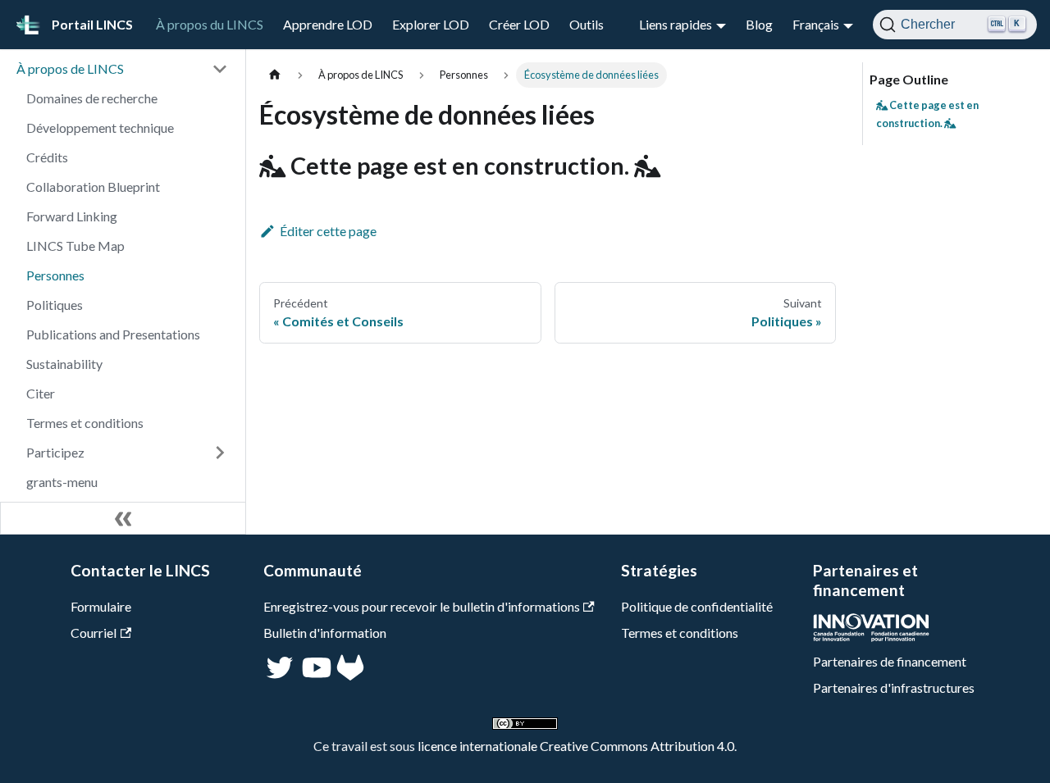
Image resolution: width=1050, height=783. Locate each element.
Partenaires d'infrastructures (894, 687)
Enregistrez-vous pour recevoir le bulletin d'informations (421, 606)
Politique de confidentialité (697, 606)
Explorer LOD (430, 24)
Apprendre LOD (327, 24)
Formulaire (101, 606)
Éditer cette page (328, 231)
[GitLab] (350, 675)
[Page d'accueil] (274, 75)
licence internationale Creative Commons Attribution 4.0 (576, 745)
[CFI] (871, 636)
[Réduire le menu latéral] (123, 518)
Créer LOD (519, 24)
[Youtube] (315, 675)
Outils (586, 24)
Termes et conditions (679, 632)
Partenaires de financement (889, 661)
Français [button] (815, 24)
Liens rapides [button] (675, 24)
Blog (759, 24)
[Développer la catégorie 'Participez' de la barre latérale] (220, 452)
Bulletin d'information (324, 632)
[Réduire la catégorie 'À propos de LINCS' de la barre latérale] (220, 69)
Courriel (93, 632)
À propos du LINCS (209, 24)
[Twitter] (281, 675)
